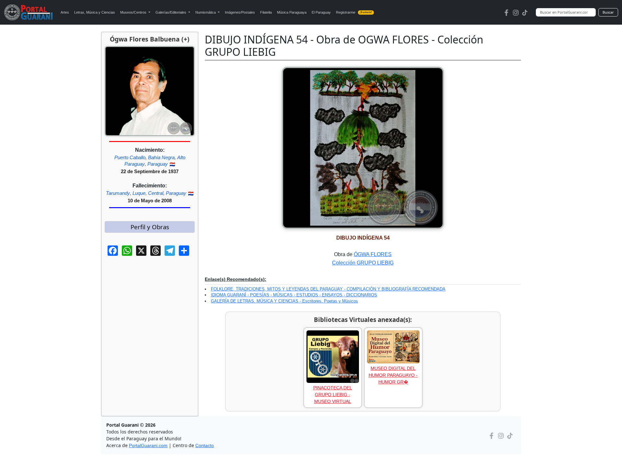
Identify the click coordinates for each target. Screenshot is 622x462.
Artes (65, 12)
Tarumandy (118, 193)
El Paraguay (321, 12)
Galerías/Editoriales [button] (171, 12)
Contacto (204, 445)
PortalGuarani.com (148, 445)
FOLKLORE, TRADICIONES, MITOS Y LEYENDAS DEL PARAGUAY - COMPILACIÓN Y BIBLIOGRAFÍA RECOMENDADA (328, 289)
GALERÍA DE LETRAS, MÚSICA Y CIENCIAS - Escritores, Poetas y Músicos (284, 301)
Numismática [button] (206, 12)
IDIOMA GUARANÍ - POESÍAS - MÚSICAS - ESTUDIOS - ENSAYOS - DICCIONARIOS (294, 294)
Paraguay (157, 164)
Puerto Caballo (129, 157)
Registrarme (354, 12)
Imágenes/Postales (240, 12)
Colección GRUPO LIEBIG (363, 263)
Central (155, 193)
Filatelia (266, 12)
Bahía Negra (161, 157)
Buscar (608, 12)
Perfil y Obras (150, 227)
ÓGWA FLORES (373, 254)
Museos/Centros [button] (133, 12)
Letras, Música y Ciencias (94, 12)
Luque (138, 193)
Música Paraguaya (291, 12)
